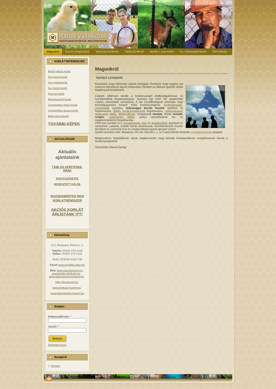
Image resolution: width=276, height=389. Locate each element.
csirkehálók (102, 108)
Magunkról (107, 69)
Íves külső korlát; (57, 88)
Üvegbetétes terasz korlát (63, 110)
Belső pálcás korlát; (59, 71)
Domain (55, 365)
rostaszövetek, (174, 111)
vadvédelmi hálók (121, 117)
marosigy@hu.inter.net (71, 265)
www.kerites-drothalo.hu (66, 273)
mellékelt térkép (202, 132)
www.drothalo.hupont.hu (66, 287)
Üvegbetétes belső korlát (62, 105)
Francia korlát (56, 93)
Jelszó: (53, 326)
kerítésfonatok (173, 105)
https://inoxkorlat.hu (66, 282)
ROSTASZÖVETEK (67, 178)
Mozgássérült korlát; (60, 99)
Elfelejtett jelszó (57, 345)
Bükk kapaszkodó (58, 116)
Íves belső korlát (57, 77)
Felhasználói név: (59, 316)
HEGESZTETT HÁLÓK (67, 184)
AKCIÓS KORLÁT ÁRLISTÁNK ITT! (67, 212)
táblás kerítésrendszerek (129, 111)
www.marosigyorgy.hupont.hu (66, 276)
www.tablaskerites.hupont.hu (67, 293)
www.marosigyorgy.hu (70, 270)
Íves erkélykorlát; (58, 82)
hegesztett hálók (105, 114)
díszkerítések (126, 114)
